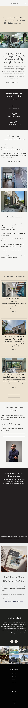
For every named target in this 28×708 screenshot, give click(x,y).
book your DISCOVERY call (14, 161)
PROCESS (14, 673)
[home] (14, 3)
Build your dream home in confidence (13, 601)
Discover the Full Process (14, 262)
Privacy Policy (22, 699)
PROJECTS (14, 676)
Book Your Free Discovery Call (14, 82)
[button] (25, 3)
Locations (17, 699)
